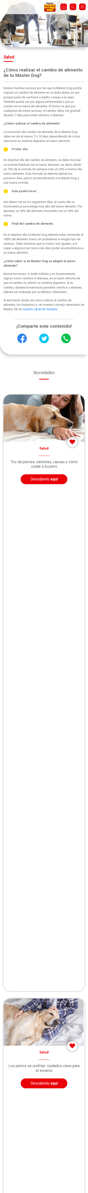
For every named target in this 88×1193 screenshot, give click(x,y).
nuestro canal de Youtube (40, 309)
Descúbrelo (44, 479)
